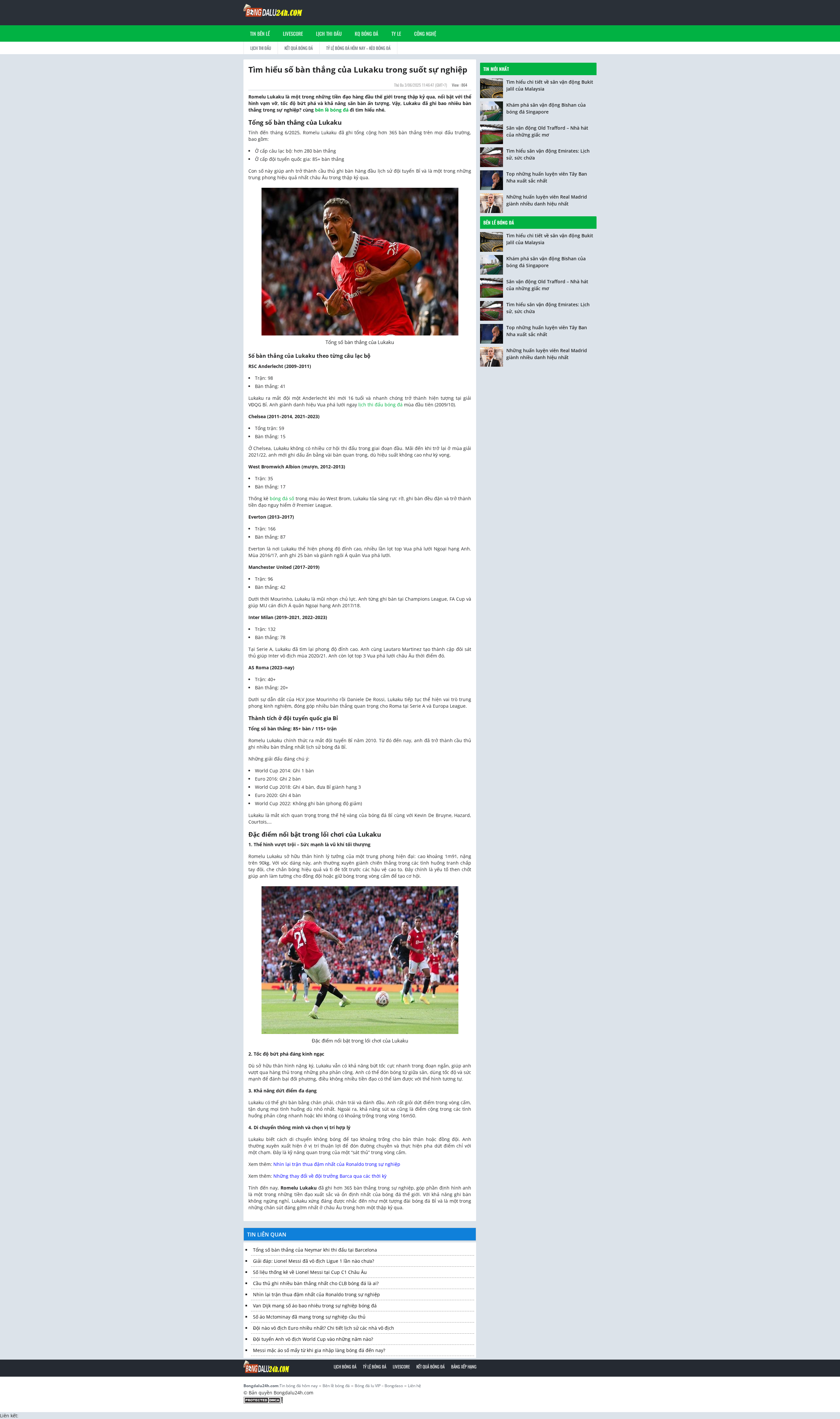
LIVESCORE (293, 33)
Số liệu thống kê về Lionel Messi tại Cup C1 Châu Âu (310, 1272)
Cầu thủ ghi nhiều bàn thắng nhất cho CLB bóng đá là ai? (316, 1283)
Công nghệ (425, 33)
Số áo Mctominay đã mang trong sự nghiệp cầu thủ (309, 1317)
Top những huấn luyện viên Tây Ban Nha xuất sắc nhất (546, 177)
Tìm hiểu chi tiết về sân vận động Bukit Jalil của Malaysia (549, 85)
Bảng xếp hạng (463, 1366)
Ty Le (396, 33)
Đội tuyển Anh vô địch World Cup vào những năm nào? (313, 1339)
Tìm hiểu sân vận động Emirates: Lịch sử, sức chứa (548, 154)
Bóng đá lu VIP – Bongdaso (379, 1385)
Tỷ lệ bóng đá (374, 1366)
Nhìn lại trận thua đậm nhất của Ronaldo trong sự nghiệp (336, 1164)
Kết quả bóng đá (298, 48)
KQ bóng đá (366, 33)
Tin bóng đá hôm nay (299, 1385)
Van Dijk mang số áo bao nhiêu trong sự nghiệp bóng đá (315, 1305)
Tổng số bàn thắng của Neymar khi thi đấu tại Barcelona (315, 1250)
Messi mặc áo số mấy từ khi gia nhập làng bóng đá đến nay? (319, 1350)
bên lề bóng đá (331, 110)
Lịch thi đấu (329, 33)
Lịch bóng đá (345, 1366)
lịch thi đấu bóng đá (380, 404)
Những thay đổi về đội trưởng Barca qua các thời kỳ (330, 1176)
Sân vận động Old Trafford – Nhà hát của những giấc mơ (547, 131)
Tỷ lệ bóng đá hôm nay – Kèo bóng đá (358, 48)
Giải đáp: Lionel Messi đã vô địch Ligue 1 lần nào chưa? (313, 1261)
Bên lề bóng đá (498, 222)
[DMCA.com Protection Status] (263, 1400)
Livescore (401, 1366)
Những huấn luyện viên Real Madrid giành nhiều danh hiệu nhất (546, 200)
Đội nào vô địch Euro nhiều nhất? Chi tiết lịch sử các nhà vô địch (323, 1328)
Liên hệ (414, 1385)
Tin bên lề (260, 33)
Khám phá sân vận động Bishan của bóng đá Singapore (546, 108)
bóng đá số (282, 498)
